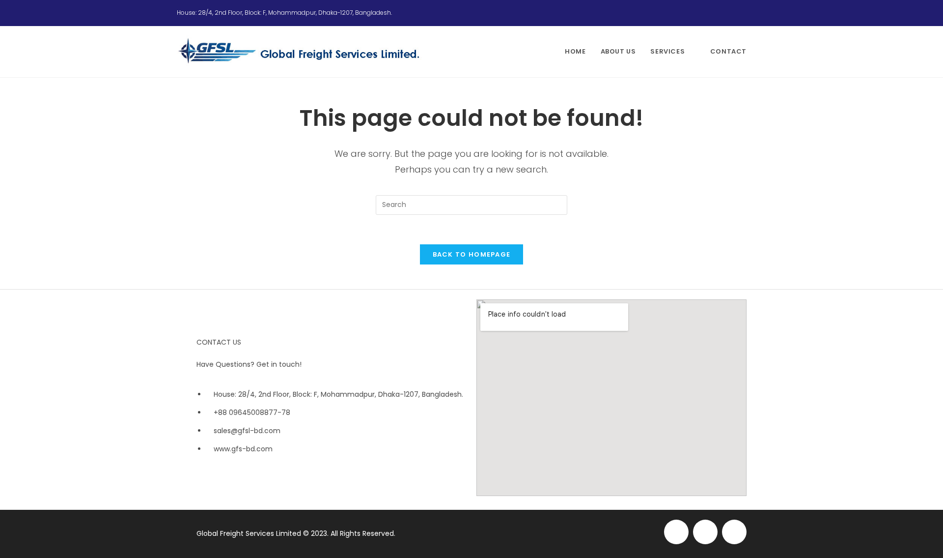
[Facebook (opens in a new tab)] (740, 13)
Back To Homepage (472, 254)
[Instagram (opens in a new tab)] (751, 13)
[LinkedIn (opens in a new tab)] (761, 13)
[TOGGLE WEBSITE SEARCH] (764, 51)
